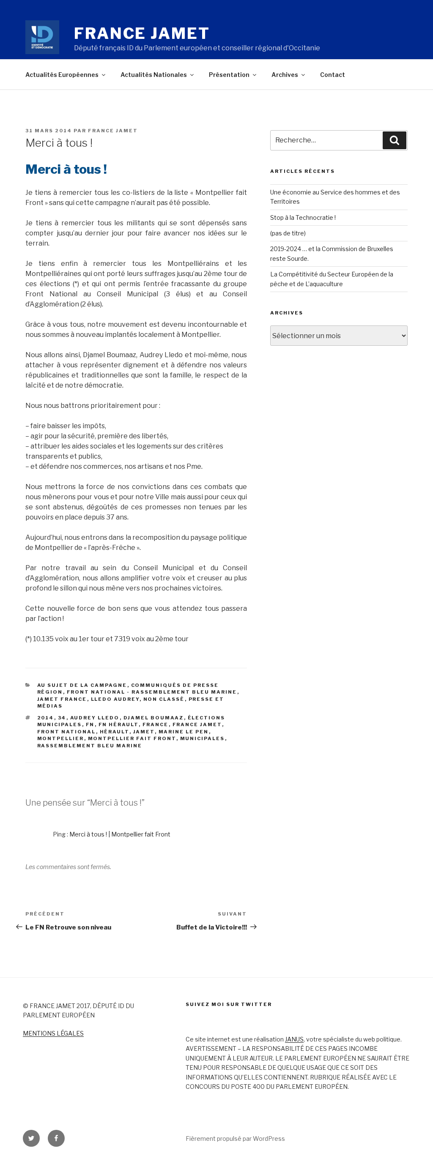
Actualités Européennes (62, 74)
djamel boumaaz (153, 718)
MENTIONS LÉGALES (53, 1033)
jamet (144, 732)
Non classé (164, 699)
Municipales (202, 738)
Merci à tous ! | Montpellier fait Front (119, 834)
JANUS (294, 1039)
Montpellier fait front (132, 738)
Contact (332, 74)
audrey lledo (95, 718)
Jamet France (62, 699)
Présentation (229, 74)
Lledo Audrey (115, 699)
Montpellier (60, 738)
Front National (66, 732)
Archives (284, 74)
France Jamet (142, 33)
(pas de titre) (288, 233)
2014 (45, 718)
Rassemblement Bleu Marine (90, 746)
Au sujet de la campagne (82, 685)
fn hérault (119, 724)
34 (62, 718)
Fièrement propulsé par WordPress (235, 1138)
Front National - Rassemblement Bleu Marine (152, 692)
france (156, 724)
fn (90, 724)
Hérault (114, 732)
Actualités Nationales (154, 74)
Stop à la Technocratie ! (303, 217)
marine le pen (184, 732)
